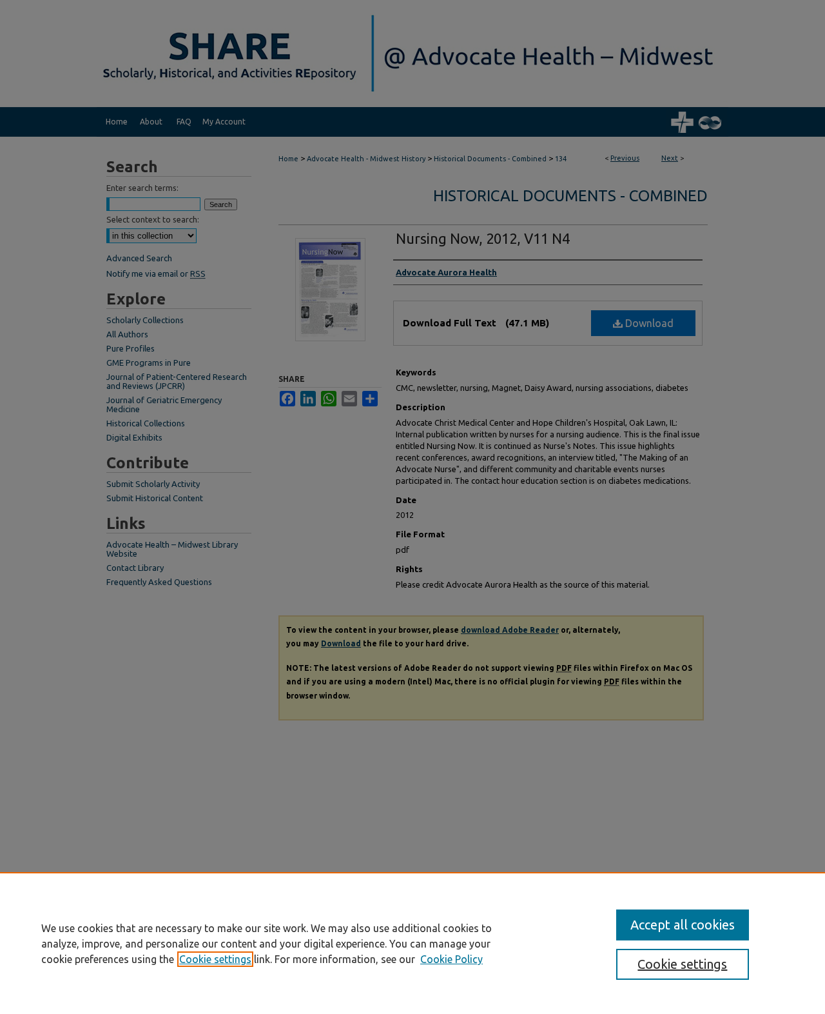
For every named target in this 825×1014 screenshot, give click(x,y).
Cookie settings (215, 959)
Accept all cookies (682, 924)
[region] (412, 943)
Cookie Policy (451, 959)
